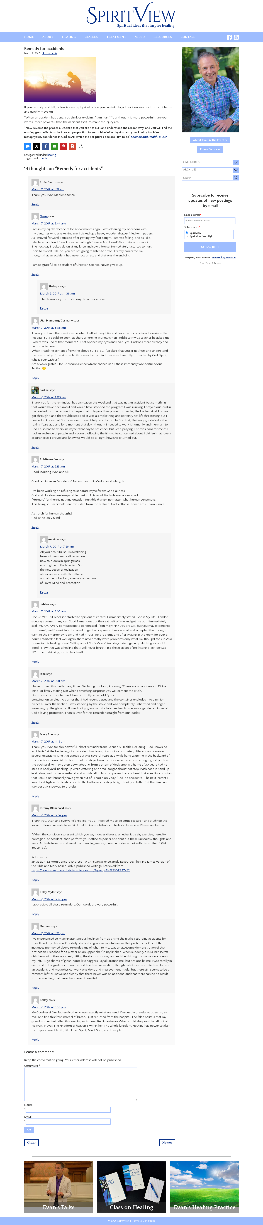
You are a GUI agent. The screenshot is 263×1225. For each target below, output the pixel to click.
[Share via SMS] (27, 146)
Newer (167, 1142)
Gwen (44, 216)
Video (140, 37)
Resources (163, 37)
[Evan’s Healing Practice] (204, 1184)
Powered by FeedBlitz (224, 257)
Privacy (217, 263)
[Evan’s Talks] (58, 1184)
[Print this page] (72, 146)
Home (29, 37)
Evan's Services (210, 149)
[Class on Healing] (131, 1186)
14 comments (49, 53)
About (47, 37)
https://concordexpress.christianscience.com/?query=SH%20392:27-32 (80, 870)
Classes (91, 37)
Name (28, 1105)
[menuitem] (29, 37)
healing (51, 155)
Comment (32, 1066)
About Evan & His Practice (210, 140)
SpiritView (123, 1220)
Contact (188, 37)
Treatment (116, 37)
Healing (69, 37)
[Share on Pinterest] (63, 146)
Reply (35, 204)
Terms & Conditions (143, 1220)
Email (28, 1116)
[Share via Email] (54, 146)
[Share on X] (36, 146)
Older (31, 1142)
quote (44, 158)
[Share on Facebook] (45, 146)
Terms (208, 263)
